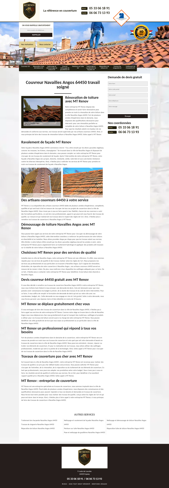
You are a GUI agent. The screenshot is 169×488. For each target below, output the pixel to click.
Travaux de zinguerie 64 (117, 67)
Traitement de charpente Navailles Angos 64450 (39, 420)
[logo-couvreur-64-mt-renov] (29, 11)
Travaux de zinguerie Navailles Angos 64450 (37, 424)
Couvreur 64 (25, 66)
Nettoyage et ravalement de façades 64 (91, 68)
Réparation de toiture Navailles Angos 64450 (38, 428)
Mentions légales (99, 484)
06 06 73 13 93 (99, 13)
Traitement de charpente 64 (130, 67)
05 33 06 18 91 (99, 8)
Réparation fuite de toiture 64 (38, 67)
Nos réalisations (27, 45)
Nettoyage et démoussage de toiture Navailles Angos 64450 (126, 422)
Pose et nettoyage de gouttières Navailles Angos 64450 (84, 433)
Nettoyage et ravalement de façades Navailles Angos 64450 (83, 422)
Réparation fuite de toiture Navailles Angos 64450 (125, 428)
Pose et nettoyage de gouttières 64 (64, 68)
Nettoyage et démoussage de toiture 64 (51, 68)
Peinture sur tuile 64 (78, 67)
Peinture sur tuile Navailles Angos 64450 (79, 428)
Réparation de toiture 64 (104, 67)
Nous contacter (45, 45)
